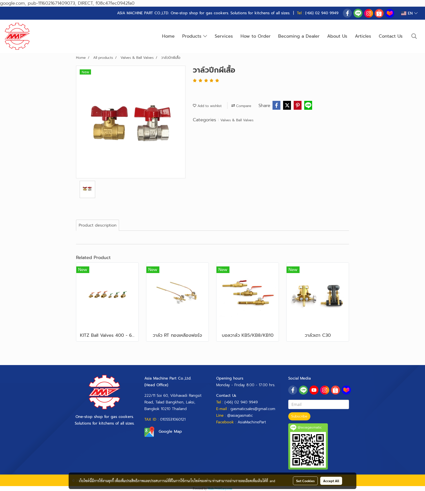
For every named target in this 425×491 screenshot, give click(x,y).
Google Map (170, 431)
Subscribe (299, 416)
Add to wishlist (209, 105)
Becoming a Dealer (298, 36)
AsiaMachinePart (252, 422)
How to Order (256, 36)
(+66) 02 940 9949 (321, 13)
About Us (337, 36)
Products (192, 36)
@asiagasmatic (240, 415)
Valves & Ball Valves (237, 120)
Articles (363, 36)
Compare (243, 105)
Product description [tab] (97, 225)
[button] (414, 36)
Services (224, 36)
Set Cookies (305, 480)
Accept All (331, 480)
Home (168, 36)
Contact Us (391, 36)
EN (410, 13)
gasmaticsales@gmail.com (252, 409)
